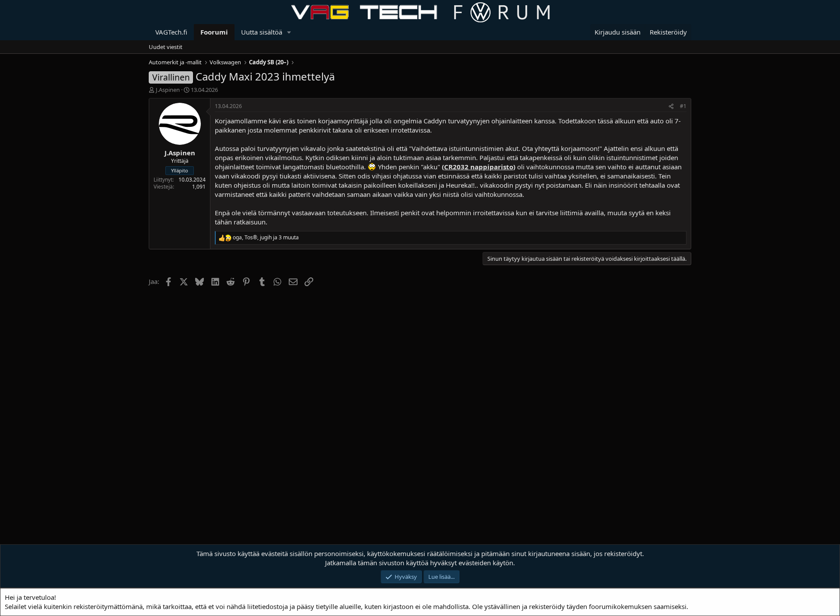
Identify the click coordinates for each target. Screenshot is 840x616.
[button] (289, 32)
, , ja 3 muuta (266, 237)
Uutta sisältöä (261, 32)
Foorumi (214, 32)
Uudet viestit (165, 47)
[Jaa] (671, 107)
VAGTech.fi (171, 32)
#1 (683, 106)
